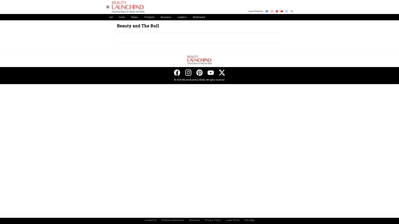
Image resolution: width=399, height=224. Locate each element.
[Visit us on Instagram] (188, 73)
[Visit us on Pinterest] (199, 73)
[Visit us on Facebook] (177, 73)
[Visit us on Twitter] (222, 73)
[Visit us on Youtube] (211, 73)
